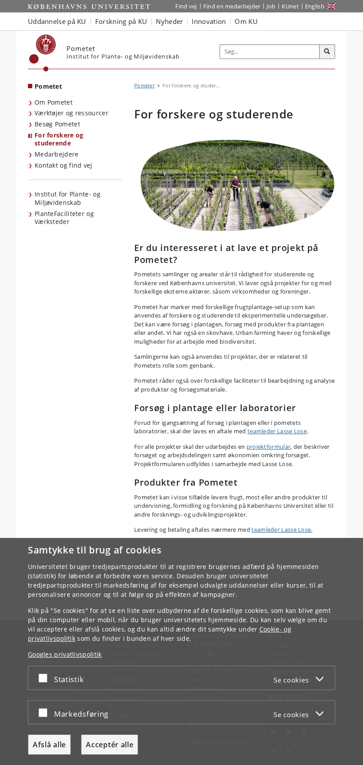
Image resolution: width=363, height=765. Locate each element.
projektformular (269, 447)
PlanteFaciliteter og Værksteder (64, 217)
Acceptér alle (109, 744)
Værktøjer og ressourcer (71, 113)
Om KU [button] (246, 21)
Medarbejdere (57, 154)
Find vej (186, 6)
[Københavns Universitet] (42, 53)
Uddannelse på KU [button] (57, 21)
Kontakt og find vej (64, 165)
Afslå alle (49, 744)
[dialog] (181, 651)
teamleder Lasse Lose (277, 431)
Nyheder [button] (169, 21)
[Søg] (327, 51)
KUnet (290, 6)
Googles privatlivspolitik (65, 654)
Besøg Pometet (57, 124)
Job (270, 6)
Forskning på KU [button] (121, 21)
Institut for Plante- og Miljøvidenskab (67, 198)
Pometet (48, 86)
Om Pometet (54, 102)
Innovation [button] (209, 21)
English (314, 6)
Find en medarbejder (232, 6)
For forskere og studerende (59, 139)
